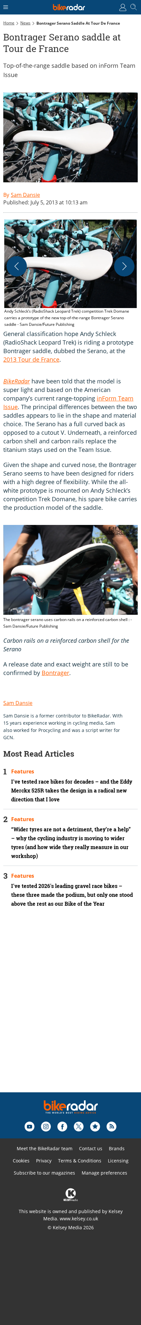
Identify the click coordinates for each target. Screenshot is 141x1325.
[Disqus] (70, 1008)
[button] (70, 274)
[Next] (124, 266)
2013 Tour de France (31, 359)
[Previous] (17, 266)
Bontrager (55, 673)
